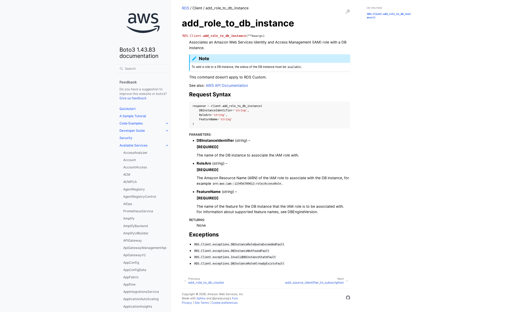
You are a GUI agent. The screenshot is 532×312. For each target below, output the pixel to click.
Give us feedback (132, 98)
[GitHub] (348, 298)
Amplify (129, 218)
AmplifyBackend (135, 226)
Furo (235, 298)
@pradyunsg (220, 298)
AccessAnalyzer (135, 153)
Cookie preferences (224, 302)
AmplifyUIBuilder (136, 233)
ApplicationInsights (137, 306)
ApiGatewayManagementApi (144, 248)
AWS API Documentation (227, 85)
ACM (126, 175)
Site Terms (202, 302)
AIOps (127, 204)
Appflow (129, 284)
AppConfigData (134, 270)
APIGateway (132, 240)
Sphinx (201, 298)
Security (125, 138)
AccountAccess (135, 167)
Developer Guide (132, 131)
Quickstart (127, 109)
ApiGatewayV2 (134, 255)
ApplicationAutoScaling (141, 299)
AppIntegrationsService (141, 292)
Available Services (133, 145)
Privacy (187, 302)
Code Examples (131, 123)
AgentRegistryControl (139, 197)
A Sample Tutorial (132, 116)
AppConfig (131, 263)
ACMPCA (130, 182)
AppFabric (131, 277)
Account (129, 160)
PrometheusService (138, 211)
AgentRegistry (134, 189)
